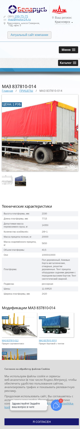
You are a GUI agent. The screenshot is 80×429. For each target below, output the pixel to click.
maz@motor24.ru (19, 19)
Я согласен (42, 421)
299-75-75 (21, 16)
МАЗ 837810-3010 (48, 340)
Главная (7, 91)
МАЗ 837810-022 (10, 340)
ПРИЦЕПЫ (26, 91)
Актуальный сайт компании (29, 34)
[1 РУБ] (19, 336)
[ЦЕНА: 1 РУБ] (40, 170)
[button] (68, 49)
